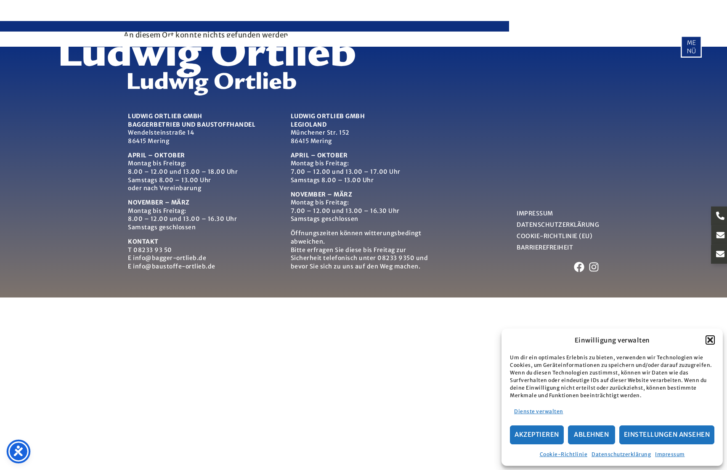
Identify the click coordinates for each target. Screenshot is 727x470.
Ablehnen (591, 434)
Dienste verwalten (538, 411)
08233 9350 (395, 258)
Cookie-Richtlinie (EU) (554, 236)
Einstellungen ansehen (667, 434)
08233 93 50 (152, 250)
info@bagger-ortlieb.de (169, 258)
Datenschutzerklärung (621, 454)
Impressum (670, 454)
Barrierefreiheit (545, 247)
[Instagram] (594, 267)
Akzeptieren (537, 434)
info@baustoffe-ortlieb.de (174, 266)
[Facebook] (579, 267)
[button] (710, 340)
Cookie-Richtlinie (564, 454)
